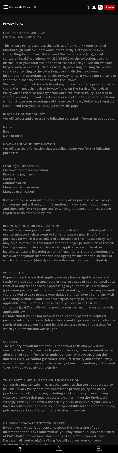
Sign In (109, 7)
